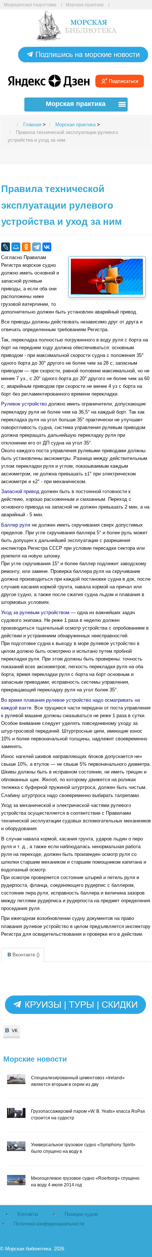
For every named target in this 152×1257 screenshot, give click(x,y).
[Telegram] (36, 246)
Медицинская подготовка (30, 4)
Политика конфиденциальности (49, 1223)
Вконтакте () (26, 954)
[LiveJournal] (5, 246)
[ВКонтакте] (46, 246)
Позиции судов (81, 1214)
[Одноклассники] (26, 246)
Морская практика (85, 4)
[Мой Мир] (15, 246)
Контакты (27, 1214)
